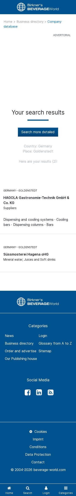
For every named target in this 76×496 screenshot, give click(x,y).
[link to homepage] (38, 7)
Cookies (40, 431)
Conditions (38, 447)
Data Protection (38, 454)
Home (8, 22)
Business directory (30, 22)
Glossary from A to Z (55, 343)
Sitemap (45, 351)
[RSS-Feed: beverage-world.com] (49, 392)
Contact (38, 462)
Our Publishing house (21, 358)
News (9, 336)
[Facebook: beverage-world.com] (26, 392)
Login (43, 336)
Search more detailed (38, 132)
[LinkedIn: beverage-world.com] (38, 392)
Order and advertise (20, 351)
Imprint (38, 439)
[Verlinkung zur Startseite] (38, 301)
